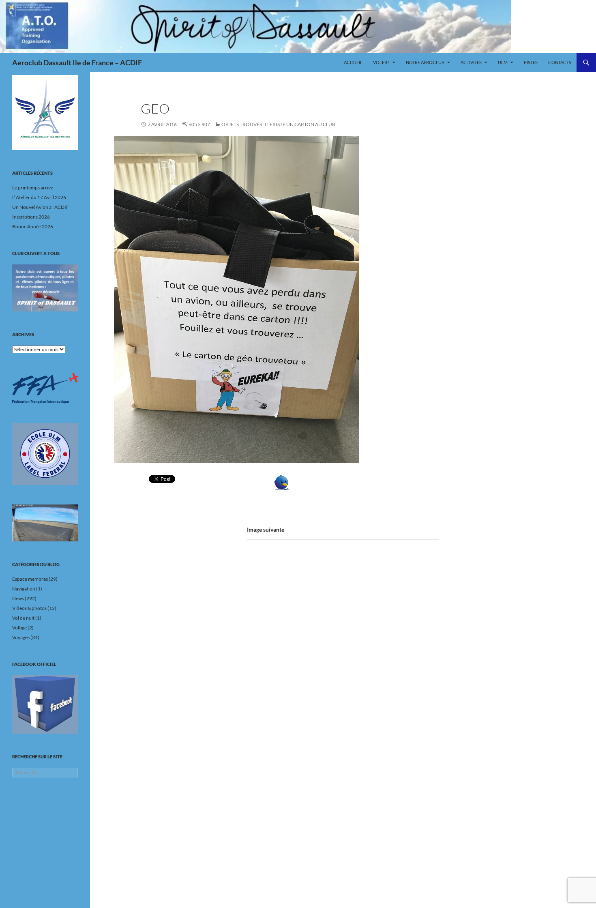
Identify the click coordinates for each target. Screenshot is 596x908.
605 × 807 (199, 124)
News (18, 598)
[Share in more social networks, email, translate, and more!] (306, 482)
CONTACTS (559, 62)
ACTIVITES (471, 62)
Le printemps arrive (32, 188)
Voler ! (381, 62)
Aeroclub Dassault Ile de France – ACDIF (77, 62)
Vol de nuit (23, 618)
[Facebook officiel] (45, 704)
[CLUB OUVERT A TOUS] (45, 287)
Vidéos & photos (29, 608)
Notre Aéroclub (425, 62)
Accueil (353, 62)
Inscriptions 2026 (31, 217)
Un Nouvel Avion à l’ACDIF (40, 207)
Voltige (19, 628)
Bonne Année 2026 (32, 226)
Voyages (21, 637)
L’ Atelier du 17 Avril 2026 (39, 197)
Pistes (531, 62)
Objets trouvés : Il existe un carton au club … (280, 124)
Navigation (23, 589)
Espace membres (30, 579)
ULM (503, 62)
